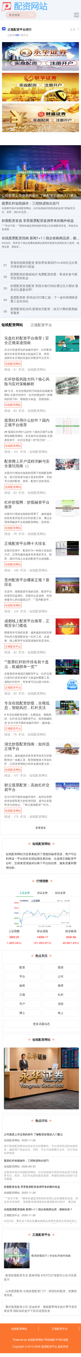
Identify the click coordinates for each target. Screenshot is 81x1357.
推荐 (60, 985)
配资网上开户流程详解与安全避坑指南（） (27, 463)
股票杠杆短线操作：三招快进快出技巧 (30, 203)
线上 (60, 1013)
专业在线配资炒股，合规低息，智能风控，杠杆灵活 (27, 705)
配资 (22, 967)
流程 (60, 1004)
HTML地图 (62, 1339)
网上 (22, 1013)
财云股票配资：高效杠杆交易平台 (27, 787)
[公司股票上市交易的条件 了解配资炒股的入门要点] (40, 172)
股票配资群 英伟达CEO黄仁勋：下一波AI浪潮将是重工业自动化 (44, 299)
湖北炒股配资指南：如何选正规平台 (27, 746)
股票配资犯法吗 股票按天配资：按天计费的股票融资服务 (43, 311)
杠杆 (60, 994)
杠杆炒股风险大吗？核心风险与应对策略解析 (27, 381)
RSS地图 (49, 1339)
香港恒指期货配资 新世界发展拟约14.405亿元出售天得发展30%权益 (44, 264)
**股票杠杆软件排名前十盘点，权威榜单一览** (26, 664)
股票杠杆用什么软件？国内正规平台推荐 (27, 422)
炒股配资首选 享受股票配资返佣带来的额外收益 (38, 220)
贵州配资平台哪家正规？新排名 (27, 582)
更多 (73, 29)
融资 (22, 985)
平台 (22, 976)
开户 (22, 1004)
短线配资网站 (13, 363)
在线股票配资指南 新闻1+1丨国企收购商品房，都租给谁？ (38, 1209)
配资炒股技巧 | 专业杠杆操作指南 (51, 1255)
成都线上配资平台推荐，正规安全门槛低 (27, 623)
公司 (60, 976)
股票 (60, 967)
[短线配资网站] (25, 6)
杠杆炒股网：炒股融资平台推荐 (27, 504)
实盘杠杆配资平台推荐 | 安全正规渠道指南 (26, 340)
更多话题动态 (41, 1024)
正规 (22, 994)
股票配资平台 (49, 1346)
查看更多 (40, 827)
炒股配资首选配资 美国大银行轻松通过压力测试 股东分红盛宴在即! (44, 288)
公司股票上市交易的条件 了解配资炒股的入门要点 (39, 195)
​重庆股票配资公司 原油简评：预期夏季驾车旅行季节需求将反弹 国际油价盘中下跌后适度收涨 (40, 1309)
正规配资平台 (13, 646)
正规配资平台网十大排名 (25, 543)
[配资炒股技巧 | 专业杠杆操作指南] (17, 1255)
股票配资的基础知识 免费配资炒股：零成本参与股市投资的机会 (43, 276)
